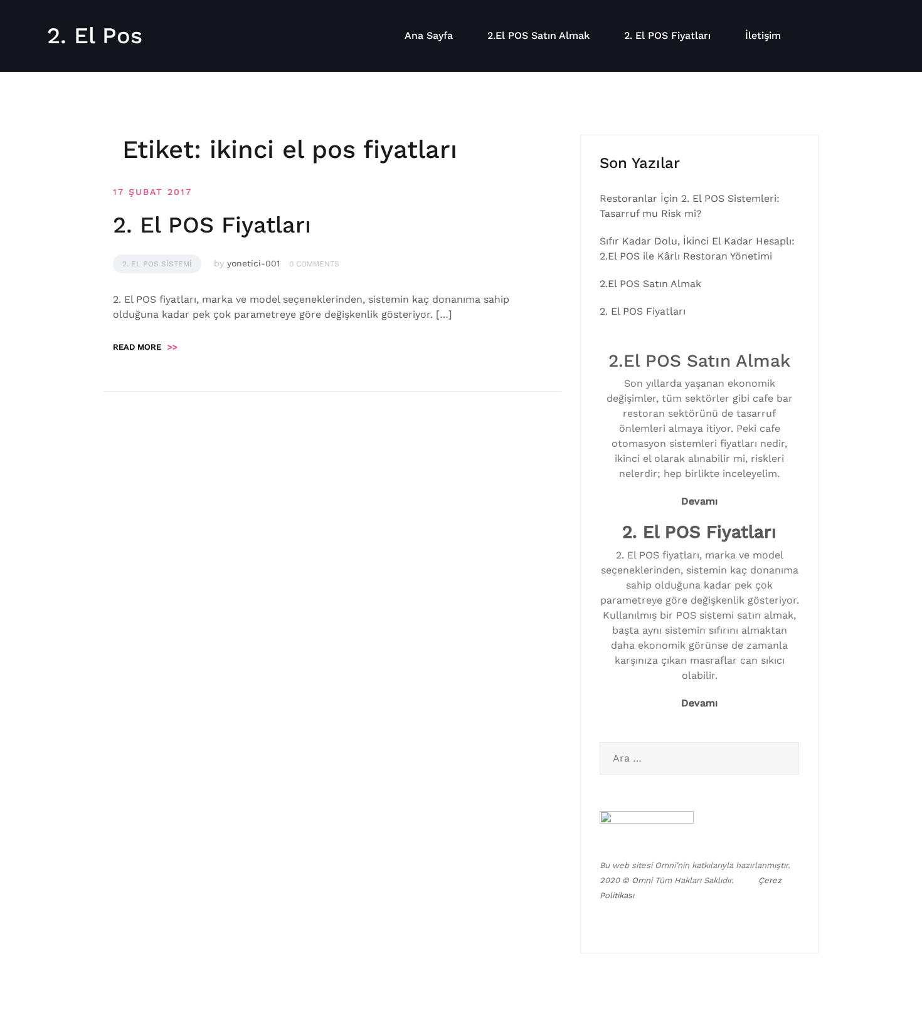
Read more (145, 347)
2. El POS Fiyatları (667, 35)
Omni (642, 880)
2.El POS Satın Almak (538, 35)
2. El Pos (94, 36)
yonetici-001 (253, 263)
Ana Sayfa (429, 35)
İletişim (763, 35)
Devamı (699, 501)
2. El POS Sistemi (157, 263)
